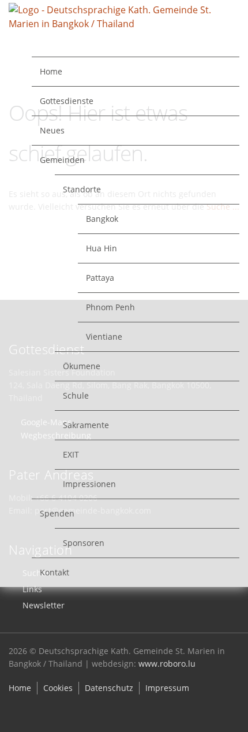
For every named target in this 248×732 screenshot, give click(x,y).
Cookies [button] (58, 687)
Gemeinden (62, 159)
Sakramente (86, 424)
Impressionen (89, 483)
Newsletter (43, 605)
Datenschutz (109, 687)
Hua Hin (101, 248)
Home (51, 71)
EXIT (71, 454)
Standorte (82, 189)
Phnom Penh (110, 307)
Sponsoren (83, 542)
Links (32, 589)
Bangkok (102, 218)
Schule (76, 395)
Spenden (57, 513)
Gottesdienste (66, 100)
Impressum (167, 687)
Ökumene (81, 366)
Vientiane (104, 336)
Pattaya (100, 277)
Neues (52, 130)
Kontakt (54, 572)
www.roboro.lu (167, 663)
